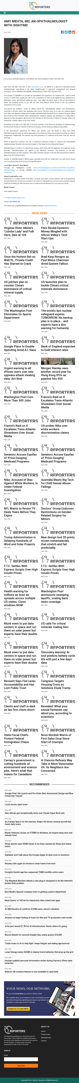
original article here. (50, 206)
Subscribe (21, 1066)
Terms (43, 1031)
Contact (43, 1041)
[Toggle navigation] (4, 12)
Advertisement (46, 1038)
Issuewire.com (37, 87)
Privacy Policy (45, 1034)
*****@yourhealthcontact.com (14, 198)
